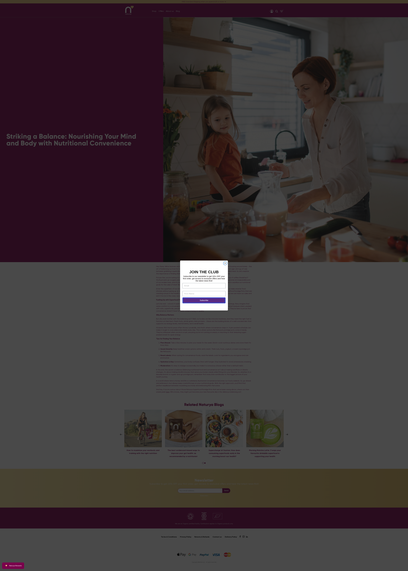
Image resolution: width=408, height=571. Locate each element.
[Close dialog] (225, 263)
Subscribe (204, 300)
